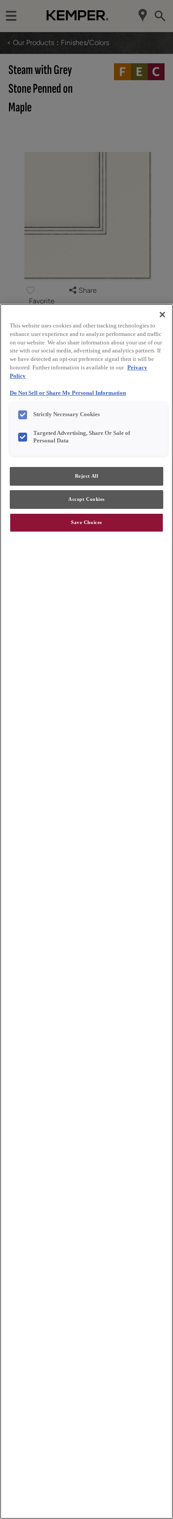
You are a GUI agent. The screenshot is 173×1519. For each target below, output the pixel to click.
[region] (86, 911)
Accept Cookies (86, 499)
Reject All (86, 476)
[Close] (162, 314)
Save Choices (86, 522)
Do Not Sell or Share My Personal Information (68, 393)
